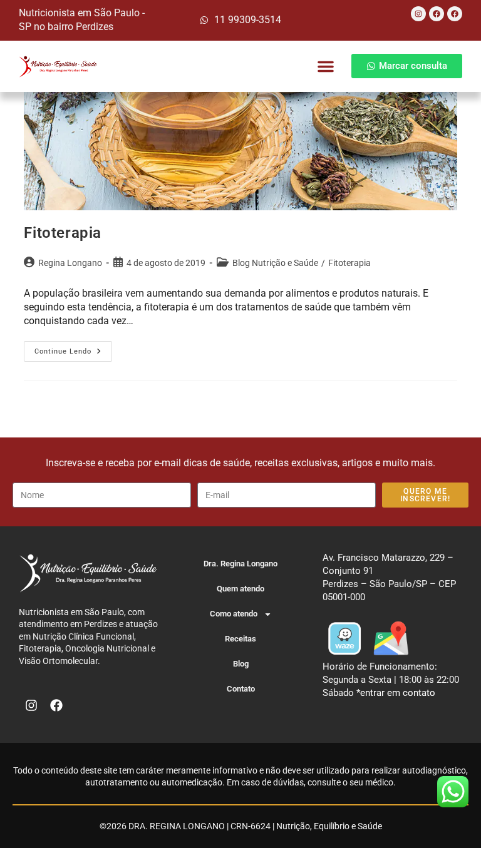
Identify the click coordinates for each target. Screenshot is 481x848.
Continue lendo (73, 348)
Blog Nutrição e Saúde (275, 263)
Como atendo (233, 613)
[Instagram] (418, 13)
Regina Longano (70, 263)
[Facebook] (436, 13)
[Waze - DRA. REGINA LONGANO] (344, 637)
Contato (241, 688)
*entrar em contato (395, 692)
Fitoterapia (62, 233)
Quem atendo (240, 588)
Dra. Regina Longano (240, 563)
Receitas (240, 638)
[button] (326, 66)
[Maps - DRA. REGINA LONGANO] (391, 637)
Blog (241, 663)
